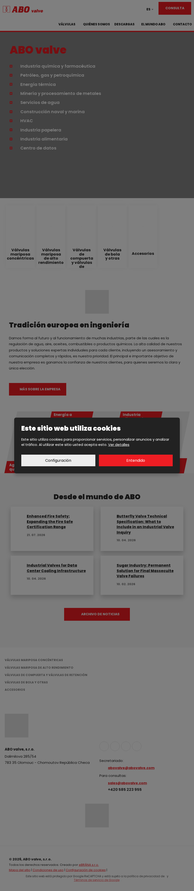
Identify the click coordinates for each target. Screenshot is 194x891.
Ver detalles (118, 444)
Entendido (135, 460)
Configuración (58, 460)
